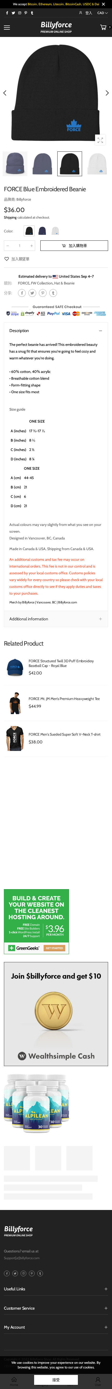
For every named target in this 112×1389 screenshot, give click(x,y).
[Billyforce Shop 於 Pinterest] (26, 13)
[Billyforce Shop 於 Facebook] (7, 13)
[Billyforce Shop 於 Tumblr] (32, 13)
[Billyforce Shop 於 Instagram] (19, 13)
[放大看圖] (100, 140)
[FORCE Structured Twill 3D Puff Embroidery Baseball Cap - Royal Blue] (15, 667)
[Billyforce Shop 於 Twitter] (13, 13)
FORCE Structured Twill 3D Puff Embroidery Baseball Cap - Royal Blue (61, 663)
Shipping (10, 217)
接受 (56, 1380)
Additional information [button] (28, 618)
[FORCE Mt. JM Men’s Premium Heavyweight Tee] (15, 702)
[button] (107, 93)
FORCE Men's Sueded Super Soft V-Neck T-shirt (65, 734)
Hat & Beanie (64, 283)
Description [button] (19, 330)
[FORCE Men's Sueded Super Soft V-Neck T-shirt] (15, 738)
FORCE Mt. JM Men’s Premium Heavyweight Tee (64, 698)
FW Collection (42, 283)
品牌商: (10, 199)
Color (8, 231)
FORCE (23, 283)
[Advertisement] (56, 825)
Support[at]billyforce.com (22, 1258)
